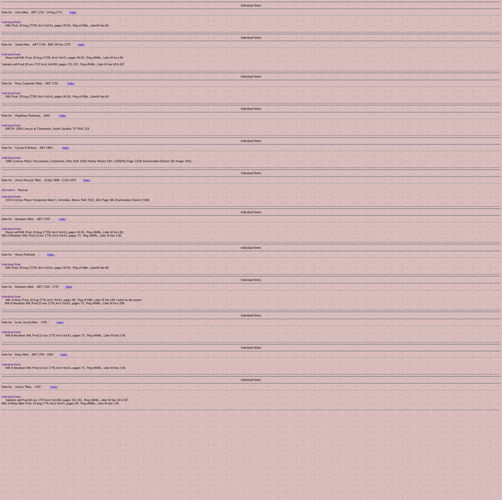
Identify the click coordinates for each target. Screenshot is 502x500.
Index (72, 12)
